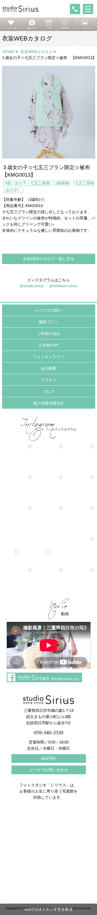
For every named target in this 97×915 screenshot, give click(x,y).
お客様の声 (48, 345)
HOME (8, 52)
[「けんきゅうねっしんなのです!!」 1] (17, 582)
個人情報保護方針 (48, 403)
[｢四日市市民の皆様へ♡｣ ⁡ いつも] (79, 582)
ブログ (48, 391)
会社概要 (48, 368)
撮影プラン (48, 322)
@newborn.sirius (63, 286)
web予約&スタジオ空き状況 (48, 909)
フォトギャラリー (48, 357)
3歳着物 (62, 183)
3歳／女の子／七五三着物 (27, 183)
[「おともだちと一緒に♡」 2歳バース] (48, 520)
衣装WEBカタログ (36, 52)
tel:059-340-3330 (75, 9)
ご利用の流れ (48, 333)
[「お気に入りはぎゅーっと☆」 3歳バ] (17, 520)
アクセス (48, 380)
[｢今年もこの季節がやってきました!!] (48, 551)
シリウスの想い (48, 310)
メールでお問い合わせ (48, 770)
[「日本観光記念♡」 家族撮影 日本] (79, 489)
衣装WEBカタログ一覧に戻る (48, 259)
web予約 (48, 758)
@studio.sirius (32, 286)
